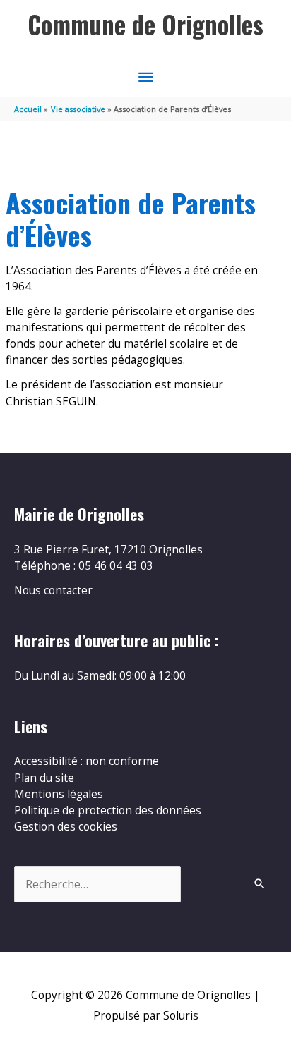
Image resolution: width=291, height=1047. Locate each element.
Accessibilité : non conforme (86, 761)
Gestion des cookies (65, 826)
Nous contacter (53, 590)
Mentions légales (58, 794)
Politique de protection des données (107, 810)
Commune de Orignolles (145, 24)
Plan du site (44, 777)
